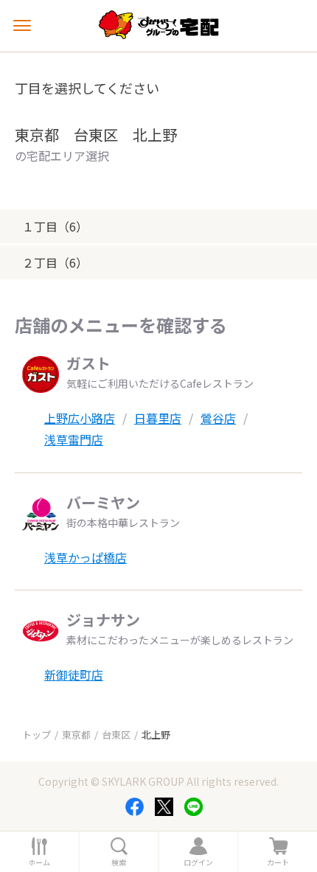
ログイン (198, 862)
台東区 (116, 734)
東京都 (76, 734)
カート (278, 862)
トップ (36, 734)
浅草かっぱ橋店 (85, 557)
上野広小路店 (79, 418)
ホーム (39, 862)
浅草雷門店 (73, 439)
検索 (118, 862)
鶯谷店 (218, 418)
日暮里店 (157, 418)
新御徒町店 (73, 674)
